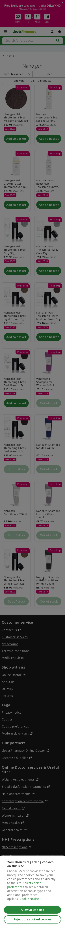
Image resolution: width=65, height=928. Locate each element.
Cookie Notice (29, 899)
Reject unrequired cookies (33, 919)
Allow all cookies (32, 910)
